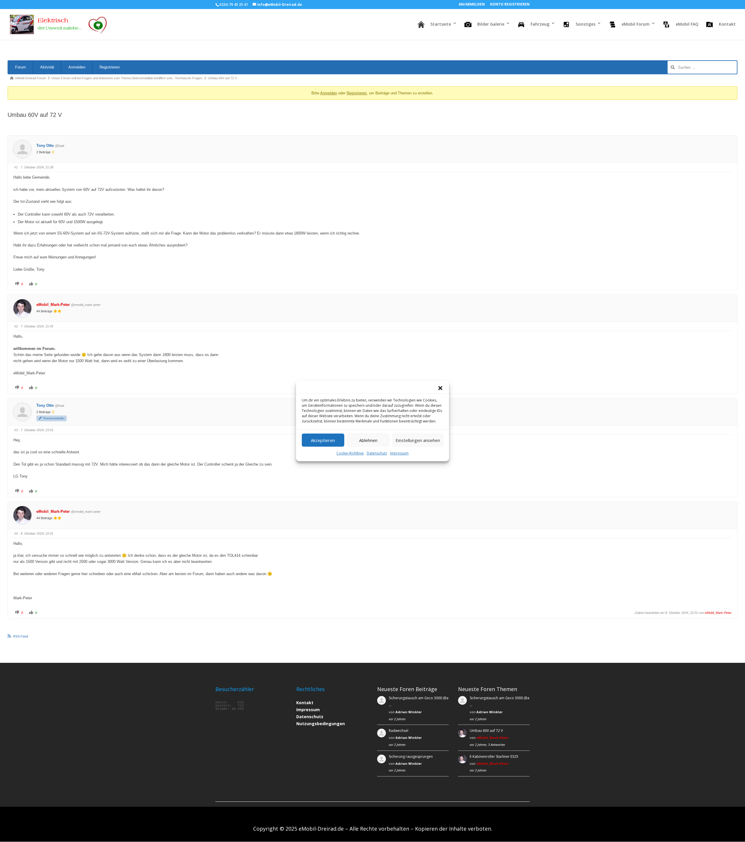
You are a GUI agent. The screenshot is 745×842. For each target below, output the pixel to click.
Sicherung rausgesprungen (411, 756)
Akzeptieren (323, 440)
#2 (16, 326)
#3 (16, 430)
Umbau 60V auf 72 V (486, 730)
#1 (16, 167)
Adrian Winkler (408, 712)
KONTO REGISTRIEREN (510, 5)
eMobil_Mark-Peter (53, 304)
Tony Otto (45, 145)
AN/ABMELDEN (472, 5)
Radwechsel (398, 730)
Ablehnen (368, 440)
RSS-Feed (20, 636)
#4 (16, 533)
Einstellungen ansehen (417, 440)
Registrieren (110, 67)
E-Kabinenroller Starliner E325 (494, 756)
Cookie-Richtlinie (350, 453)
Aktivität (47, 67)
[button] (440, 388)
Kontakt (304, 702)
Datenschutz (377, 453)
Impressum (399, 453)
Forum (20, 67)
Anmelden (76, 67)
